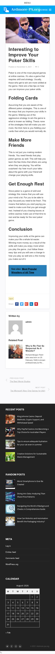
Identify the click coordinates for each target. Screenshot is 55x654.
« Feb (8, 632)
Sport (11, 298)
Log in (8, 545)
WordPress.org (12, 564)
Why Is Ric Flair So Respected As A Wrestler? (35, 348)
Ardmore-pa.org (43, 646)
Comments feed (12, 558)
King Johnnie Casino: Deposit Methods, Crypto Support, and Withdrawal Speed (30, 419)
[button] (27, 3)
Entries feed (11, 552)
